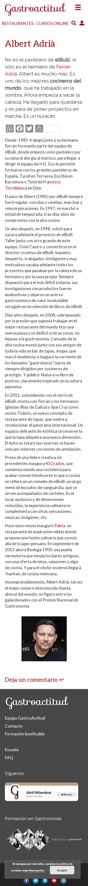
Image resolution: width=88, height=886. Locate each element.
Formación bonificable (25, 733)
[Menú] (78, 5)
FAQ (9, 757)
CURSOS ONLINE (52, 23)
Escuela (12, 749)
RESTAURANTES (17, 23)
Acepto (62, 870)
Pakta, (60, 525)
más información (33, 870)
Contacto (13, 726)
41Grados (54, 463)
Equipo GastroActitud (25, 718)
